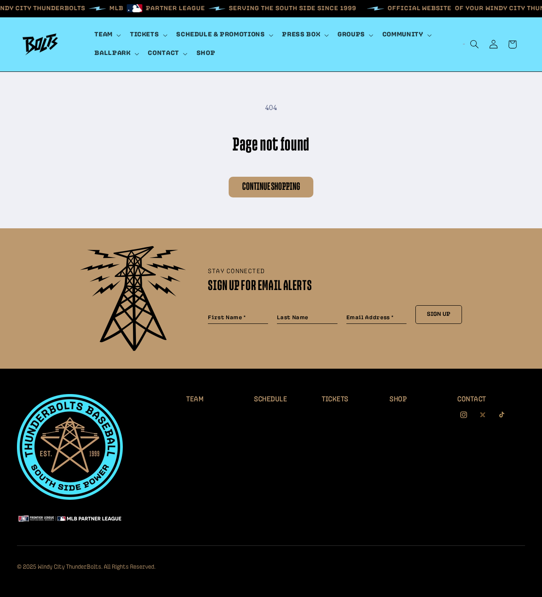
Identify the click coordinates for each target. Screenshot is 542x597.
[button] (106, 35)
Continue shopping (271, 186)
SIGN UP (439, 314)
